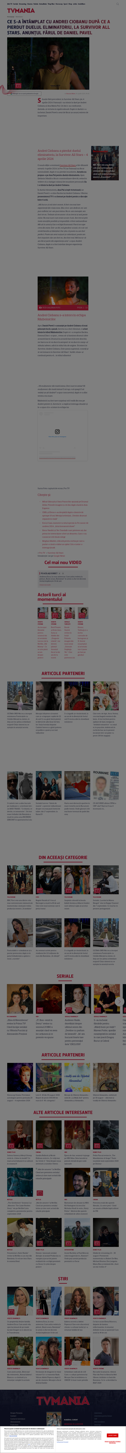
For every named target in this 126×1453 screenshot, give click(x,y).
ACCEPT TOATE (112, 1435)
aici (29, 1444)
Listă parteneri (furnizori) (62, 1442)
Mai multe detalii (13, 1436)
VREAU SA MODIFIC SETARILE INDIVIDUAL (112, 1442)
